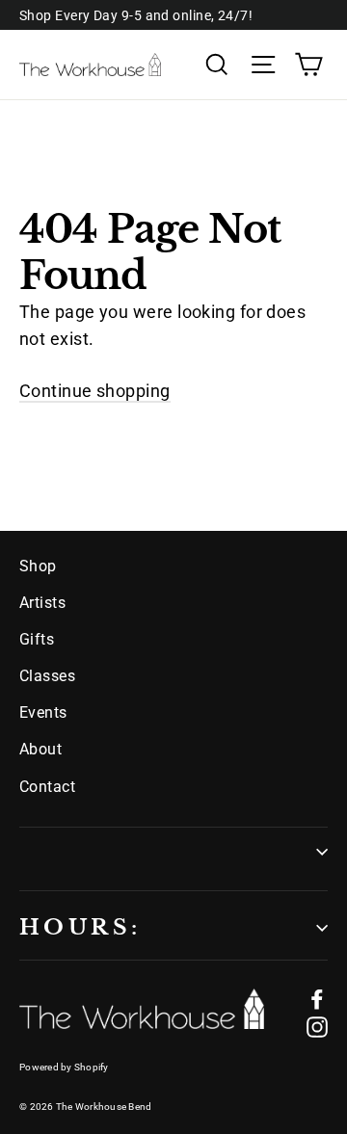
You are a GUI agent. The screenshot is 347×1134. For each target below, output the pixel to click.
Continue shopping (95, 391)
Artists (42, 602)
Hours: (80, 927)
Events (43, 712)
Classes (47, 676)
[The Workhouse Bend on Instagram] (317, 1027)
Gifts (36, 639)
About (40, 749)
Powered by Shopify (64, 1067)
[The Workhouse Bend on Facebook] (317, 999)
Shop (38, 566)
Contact (47, 787)
